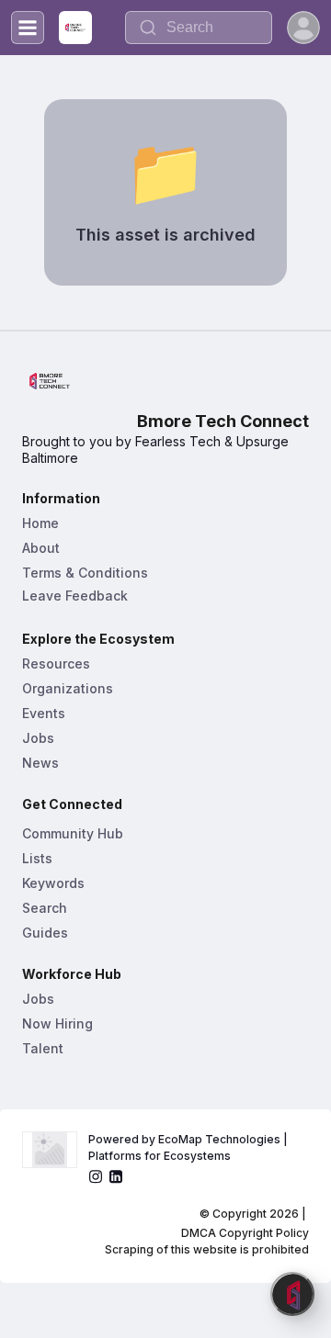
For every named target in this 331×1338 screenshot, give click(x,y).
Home (40, 523)
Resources (56, 663)
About (41, 548)
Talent (42, 1048)
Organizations (67, 688)
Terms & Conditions (85, 572)
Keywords (53, 883)
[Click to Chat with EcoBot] (292, 1294)
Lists (37, 858)
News (40, 762)
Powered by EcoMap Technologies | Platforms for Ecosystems (189, 1147)
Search (44, 908)
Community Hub (72, 833)
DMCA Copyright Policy (245, 1233)
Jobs (38, 738)
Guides (45, 932)
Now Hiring (57, 1023)
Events (43, 713)
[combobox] (198, 27)
